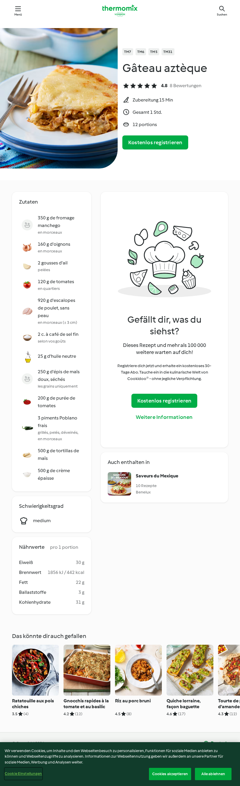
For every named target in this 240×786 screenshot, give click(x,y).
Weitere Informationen (164, 417)
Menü (18, 14)
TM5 (153, 52)
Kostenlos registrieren (155, 142)
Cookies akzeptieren (170, 774)
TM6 (141, 52)
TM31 (168, 52)
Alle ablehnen (213, 774)
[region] (120, 764)
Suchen (222, 14)
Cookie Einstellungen (23, 773)
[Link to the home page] (120, 10)
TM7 (127, 52)
